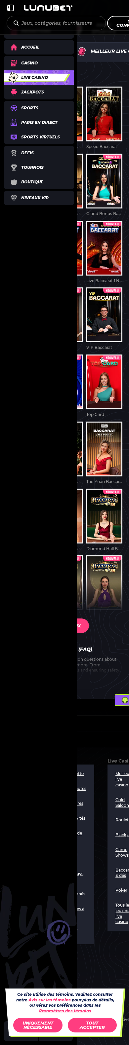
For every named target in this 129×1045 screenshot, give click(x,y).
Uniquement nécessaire (37, 1025)
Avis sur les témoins (49, 999)
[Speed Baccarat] (104, 118)
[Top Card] (104, 386)
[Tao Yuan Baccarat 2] (104, 453)
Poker (121, 890)
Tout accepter (92, 1025)
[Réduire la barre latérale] (11, 8)
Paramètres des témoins (65, 1011)
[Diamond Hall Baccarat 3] (104, 520)
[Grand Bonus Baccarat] (104, 185)
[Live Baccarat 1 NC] (104, 252)
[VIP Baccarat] (104, 319)
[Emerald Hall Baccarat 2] (104, 586)
